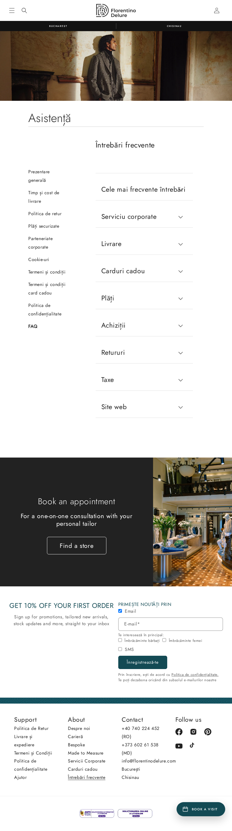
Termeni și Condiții (33, 753)
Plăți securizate (43, 226)
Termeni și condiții (46, 272)
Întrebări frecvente (86, 777)
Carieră (75, 736)
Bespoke (76, 745)
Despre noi (79, 728)
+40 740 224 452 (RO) (141, 732)
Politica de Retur (31, 728)
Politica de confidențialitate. (194, 674)
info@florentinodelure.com (149, 761)
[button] (12, 10)
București (131, 769)
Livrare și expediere (24, 740)
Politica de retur (44, 213)
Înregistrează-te (143, 662)
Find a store (76, 545)
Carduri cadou (83, 769)
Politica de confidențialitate (30, 765)
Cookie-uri (38, 259)
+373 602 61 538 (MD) (140, 749)
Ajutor (20, 777)
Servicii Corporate (87, 761)
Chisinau (130, 777)
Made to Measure (86, 753)
